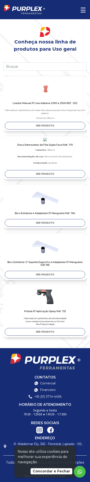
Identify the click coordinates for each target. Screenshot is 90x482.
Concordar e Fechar (51, 471)
